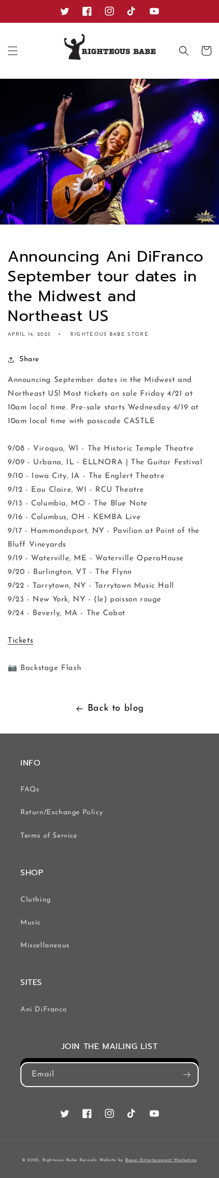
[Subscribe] (186, 1074)
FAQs (29, 789)
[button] (13, 51)
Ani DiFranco (43, 1009)
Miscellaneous (45, 945)
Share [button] (29, 359)
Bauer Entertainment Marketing (161, 1160)
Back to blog (116, 708)
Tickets (20, 641)
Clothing (35, 900)
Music (30, 923)
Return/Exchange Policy (61, 812)
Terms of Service (48, 836)
